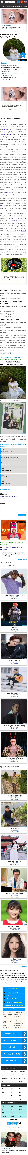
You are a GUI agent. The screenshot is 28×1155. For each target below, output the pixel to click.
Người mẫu (17, 6)
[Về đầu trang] (26, 1153)
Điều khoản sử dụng (14, 1130)
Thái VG (23, 231)
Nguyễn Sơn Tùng (18, 1023)
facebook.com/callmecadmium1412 (16, 73)
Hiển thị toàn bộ (22, 559)
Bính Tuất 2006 (20, 340)
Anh (20, 1113)
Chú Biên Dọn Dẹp (14, 796)
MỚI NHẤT (24, 6)
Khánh (12, 1116)
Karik (2, 205)
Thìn (12, 1099)
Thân (20, 1088)
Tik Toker (14, 797)
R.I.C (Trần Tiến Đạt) (14, 758)
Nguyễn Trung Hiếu (14, 693)
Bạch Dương (14, 1078)
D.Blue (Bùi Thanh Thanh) (14, 726)
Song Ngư (19, 1002)
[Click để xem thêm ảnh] (14, 60)
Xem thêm (24, 966)
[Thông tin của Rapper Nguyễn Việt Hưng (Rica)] (14, 593)
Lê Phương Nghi (7, 1012)
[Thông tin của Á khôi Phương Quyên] (14, 859)
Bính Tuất (14, 998)
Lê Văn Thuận (6, 1027)
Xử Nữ (3, 1071)
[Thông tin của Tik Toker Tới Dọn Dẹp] (14, 826)
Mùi (12, 1088)
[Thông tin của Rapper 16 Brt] (14, 626)
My (2, 1109)
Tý (2, 1095)
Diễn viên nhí (14, 928)
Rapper (11, 37)
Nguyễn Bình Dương (14, 894)
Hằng (12, 1113)
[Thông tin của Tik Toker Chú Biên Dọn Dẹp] (14, 794)
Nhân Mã (4, 1075)
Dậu (3, 1092)
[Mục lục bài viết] (26, 807)
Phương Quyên (14, 861)
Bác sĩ (14, 895)
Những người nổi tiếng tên (10, 357)
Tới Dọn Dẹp (14, 828)
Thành (3, 1106)
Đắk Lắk (14, 761)
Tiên (12, 1109)
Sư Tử (21, 1081)
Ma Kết (12, 1075)
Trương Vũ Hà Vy (14, 926)
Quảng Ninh (14, 598)
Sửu (12, 1095)
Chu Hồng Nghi (14, 959)
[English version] (25, 2)
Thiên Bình (13, 1071)
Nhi (3, 1113)
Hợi (20, 1092)
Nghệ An (15, 696)
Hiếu (20, 1109)
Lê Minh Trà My (17, 1014)
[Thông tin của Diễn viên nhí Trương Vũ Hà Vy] (14, 924)
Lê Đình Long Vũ (18, 1025)
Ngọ (3, 1088)
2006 (17, 988)
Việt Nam (8, 192)
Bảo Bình (21, 1075)
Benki (4, 1025)
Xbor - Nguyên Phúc (19, 1012)
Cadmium (16, 37)
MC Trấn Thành (15, 221)
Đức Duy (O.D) (14, 660)
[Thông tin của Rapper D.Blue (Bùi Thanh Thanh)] (14, 723)
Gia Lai (14, 729)
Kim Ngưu (22, 1078)
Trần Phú (2, 134)
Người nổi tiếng (4, 37)
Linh (20, 1106)
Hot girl (7, 6)
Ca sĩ (2, 6)
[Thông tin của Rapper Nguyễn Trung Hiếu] (14, 691)
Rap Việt (5, 129)
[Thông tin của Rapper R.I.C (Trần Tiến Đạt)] (14, 756)
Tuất (12, 1092)
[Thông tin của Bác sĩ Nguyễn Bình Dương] (14, 892)
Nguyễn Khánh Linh (18, 1021)
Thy (20, 1116)
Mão (3, 1099)
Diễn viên (12, 6)
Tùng (12, 1106)
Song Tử (4, 1081)
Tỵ (20, 1099)
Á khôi (14, 863)
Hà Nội (14, 663)
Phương (4, 1116)
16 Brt (14, 628)
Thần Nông (22, 1071)
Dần (20, 1095)
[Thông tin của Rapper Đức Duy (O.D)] (14, 658)
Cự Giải (13, 1081)
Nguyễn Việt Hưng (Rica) (14, 595)
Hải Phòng (9, 134)
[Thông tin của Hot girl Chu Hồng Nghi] (14, 957)
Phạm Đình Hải (17, 1027)
